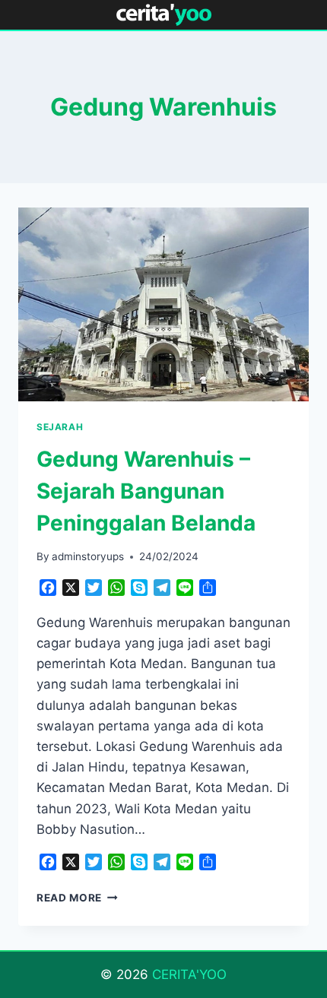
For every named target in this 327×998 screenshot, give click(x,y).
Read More (77, 898)
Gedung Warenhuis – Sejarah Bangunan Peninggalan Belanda (146, 491)
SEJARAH (60, 426)
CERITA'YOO (189, 974)
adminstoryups (88, 556)
